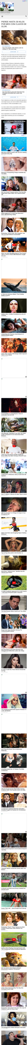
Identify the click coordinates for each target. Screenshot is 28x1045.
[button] (26, 17)
